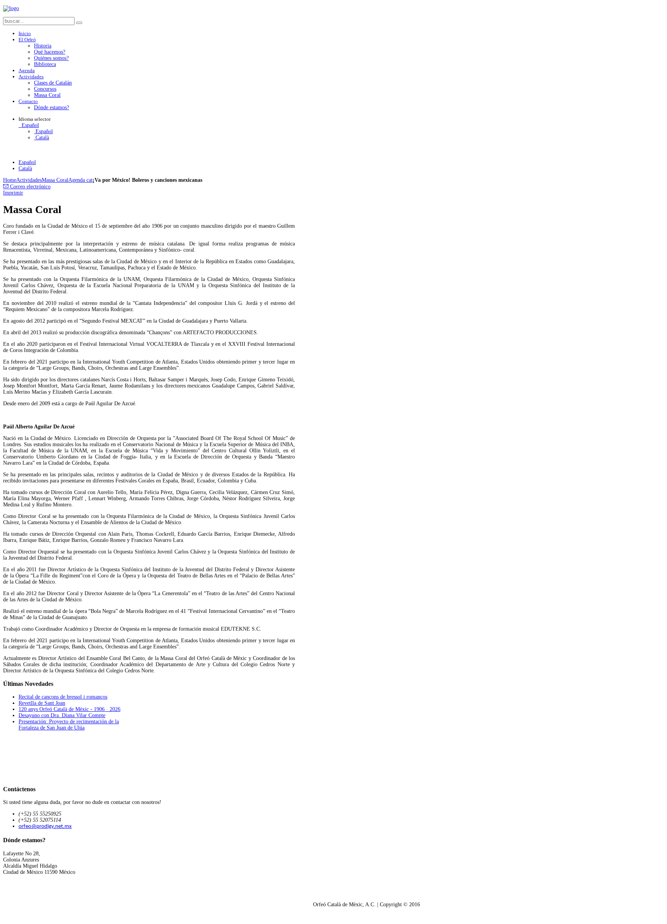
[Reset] (79, 23)
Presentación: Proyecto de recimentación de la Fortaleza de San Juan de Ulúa (69, 725)
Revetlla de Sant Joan (42, 703)
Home (9, 180)
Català (41, 137)
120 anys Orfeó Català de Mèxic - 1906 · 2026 (69, 709)
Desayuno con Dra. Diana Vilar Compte (62, 715)
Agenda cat (80, 180)
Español (29, 125)
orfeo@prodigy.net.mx (45, 826)
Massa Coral (55, 180)
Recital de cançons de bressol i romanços (63, 697)
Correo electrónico (29, 187)
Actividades (29, 180)
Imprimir (13, 193)
